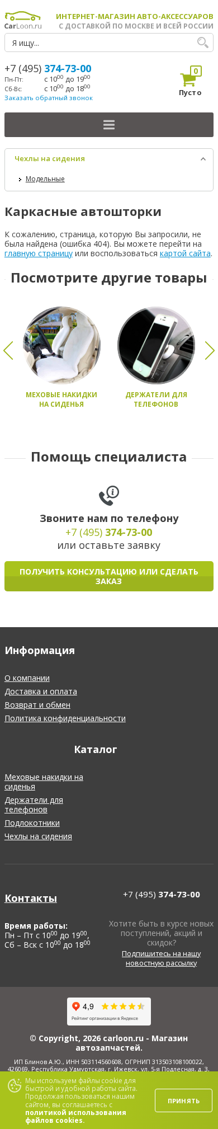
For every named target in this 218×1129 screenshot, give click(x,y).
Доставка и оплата (40, 691)
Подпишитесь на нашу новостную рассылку (161, 958)
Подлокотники (32, 822)
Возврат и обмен (37, 704)
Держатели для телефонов (33, 804)
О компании (27, 677)
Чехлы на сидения (50, 158)
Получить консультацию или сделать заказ (109, 576)
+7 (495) (47, 68)
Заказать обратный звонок (48, 97)
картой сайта (185, 253)
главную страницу (38, 253)
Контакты (30, 898)
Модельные (45, 179)
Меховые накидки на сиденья (43, 782)
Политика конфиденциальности (65, 718)
